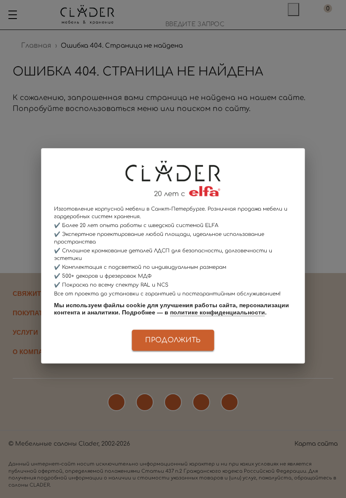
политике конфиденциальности (217, 312)
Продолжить (172, 340)
